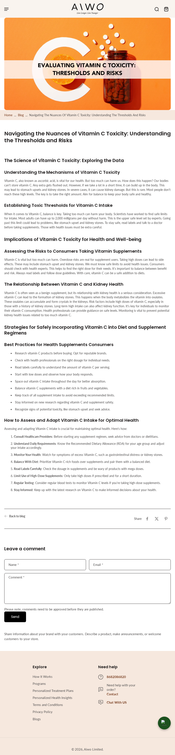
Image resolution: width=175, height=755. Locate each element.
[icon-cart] (166, 9)
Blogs (37, 719)
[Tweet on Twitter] (156, 518)
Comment (16, 577)
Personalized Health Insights (52, 698)
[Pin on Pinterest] (166, 518)
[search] (156, 9)
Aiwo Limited (93, 749)
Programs (39, 683)
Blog (21, 115)
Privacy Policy (42, 712)
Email (98, 565)
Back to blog (17, 516)
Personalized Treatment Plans (53, 691)
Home (8, 115)
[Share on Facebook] (147, 518)
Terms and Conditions (48, 705)
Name (14, 565)
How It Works (42, 676)
